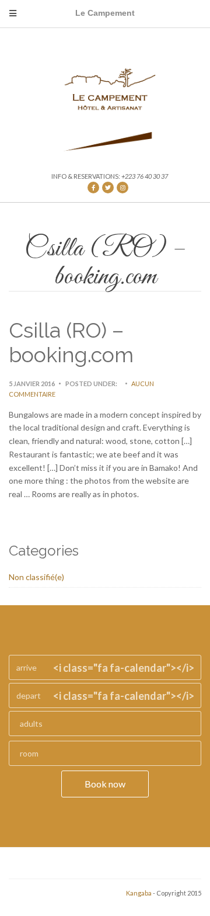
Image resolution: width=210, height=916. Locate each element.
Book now (105, 783)
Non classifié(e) (36, 577)
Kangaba (139, 893)
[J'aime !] (93, 187)
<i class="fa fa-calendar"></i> (123, 667)
